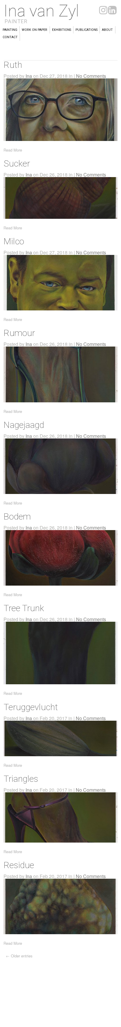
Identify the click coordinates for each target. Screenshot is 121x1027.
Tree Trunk (24, 608)
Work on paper (34, 30)
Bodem (17, 516)
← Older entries (19, 956)
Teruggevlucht (31, 707)
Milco (14, 241)
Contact (10, 37)
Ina (29, 76)
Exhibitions (61, 30)
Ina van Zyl (41, 10)
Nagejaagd (24, 425)
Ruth (13, 65)
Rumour (19, 333)
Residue (19, 865)
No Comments (91, 76)
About (107, 30)
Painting (10, 30)
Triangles (21, 779)
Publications (86, 30)
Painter (16, 21)
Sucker (17, 163)
